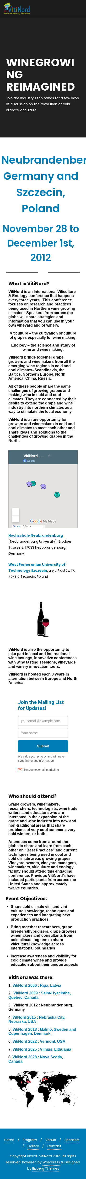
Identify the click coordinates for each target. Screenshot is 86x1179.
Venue (50, 1139)
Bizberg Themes (45, 1168)
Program (30, 1139)
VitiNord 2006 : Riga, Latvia (36, 985)
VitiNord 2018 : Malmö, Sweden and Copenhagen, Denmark (42, 1031)
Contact (54, 1146)
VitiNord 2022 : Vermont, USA (38, 1041)
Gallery (33, 1146)
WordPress (51, 1162)
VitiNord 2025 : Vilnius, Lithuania (41, 1049)
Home (9, 1139)
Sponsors (72, 1139)
